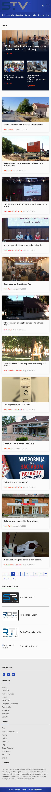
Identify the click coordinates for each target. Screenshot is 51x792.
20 (40, 573)
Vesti (4, 687)
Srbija (4, 758)
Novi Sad (6, 754)
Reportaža (6, 707)
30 (45, 573)
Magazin (5, 710)
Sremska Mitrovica (14, 15)
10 (36, 573)
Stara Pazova (7, 748)
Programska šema (10, 704)
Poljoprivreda (8, 694)
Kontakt (5, 714)
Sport (4, 697)
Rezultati (6, 700)
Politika (5, 690)
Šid (3, 15)
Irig (47, 15)
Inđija (34, 15)
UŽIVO (5, 717)
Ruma (27, 15)
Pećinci (41, 15)
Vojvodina (6, 751)
